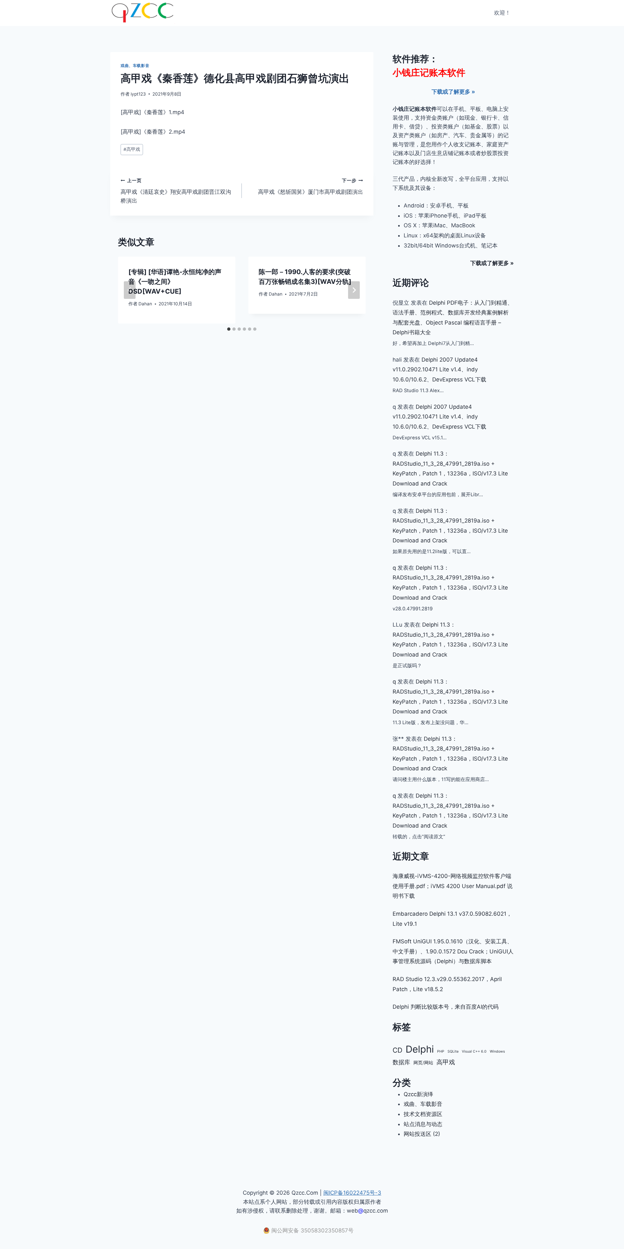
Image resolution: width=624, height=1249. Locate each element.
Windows (497, 1051)
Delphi (420, 1049)
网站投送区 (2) (422, 1134)
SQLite (453, 1051)
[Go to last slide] (130, 290)
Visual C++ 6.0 (474, 1051)
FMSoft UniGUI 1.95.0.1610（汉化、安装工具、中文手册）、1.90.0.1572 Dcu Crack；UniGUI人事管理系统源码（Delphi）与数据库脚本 (453, 951)
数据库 (401, 1062)
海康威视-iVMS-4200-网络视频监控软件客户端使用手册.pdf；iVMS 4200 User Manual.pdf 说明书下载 (453, 886)
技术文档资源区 (423, 1114)
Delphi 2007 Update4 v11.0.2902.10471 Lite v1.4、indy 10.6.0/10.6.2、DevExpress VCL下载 (439, 369)
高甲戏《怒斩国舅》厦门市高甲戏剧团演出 (310, 186)
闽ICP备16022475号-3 (352, 1192)
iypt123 (138, 94)
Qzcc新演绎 (418, 1094)
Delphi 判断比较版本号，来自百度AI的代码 (446, 1006)
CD (397, 1050)
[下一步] (354, 290)
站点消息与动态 (423, 1124)
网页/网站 (423, 1062)
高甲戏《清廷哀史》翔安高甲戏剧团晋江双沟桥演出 (176, 191)
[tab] (228, 329)
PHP (440, 1051)
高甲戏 (132, 149)
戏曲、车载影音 (135, 65)
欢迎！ (502, 12)
